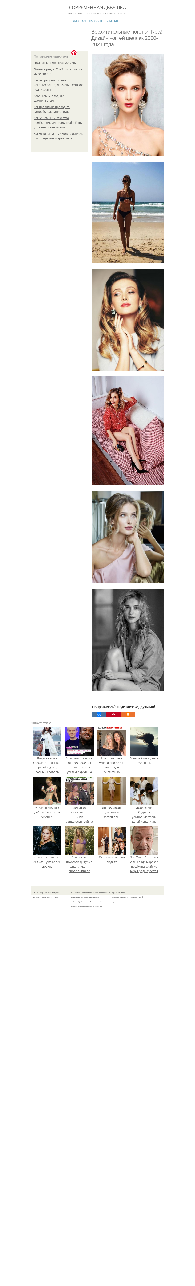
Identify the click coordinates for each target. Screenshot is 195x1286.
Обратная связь (118, 892)
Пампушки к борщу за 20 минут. (56, 62)
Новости (96, 20)
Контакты (75, 892)
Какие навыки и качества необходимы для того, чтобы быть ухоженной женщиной (58, 123)
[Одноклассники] (128, 714)
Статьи (112, 20)
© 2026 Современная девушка (46, 892)
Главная (79, 20)
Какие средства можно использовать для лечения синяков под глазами (58, 85)
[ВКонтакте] (99, 714)
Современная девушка (97, 7)
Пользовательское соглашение (96, 892)
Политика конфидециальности (85, 897)
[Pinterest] (113, 714)
